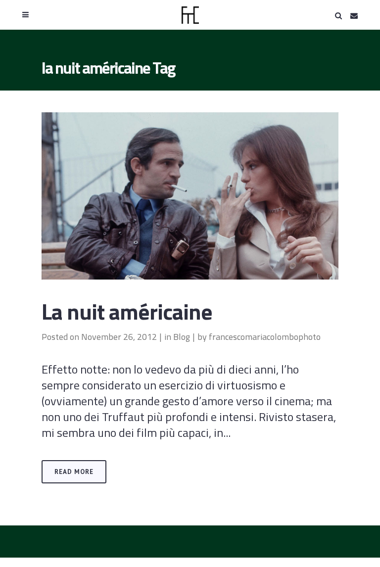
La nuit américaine (127, 311)
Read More (74, 472)
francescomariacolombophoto (265, 336)
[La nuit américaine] (190, 196)
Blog (181, 336)
